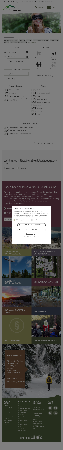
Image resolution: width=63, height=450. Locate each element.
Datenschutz (35, 236)
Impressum (27, 236)
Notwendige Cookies (21, 220)
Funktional (36, 220)
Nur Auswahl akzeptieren (32, 225)
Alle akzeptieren (32, 229)
